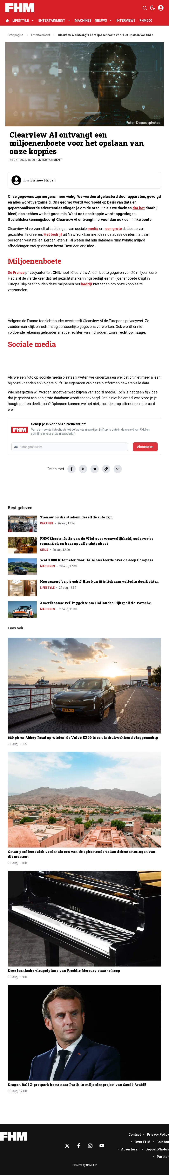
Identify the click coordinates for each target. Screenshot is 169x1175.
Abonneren (145, 447)
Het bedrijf (53, 234)
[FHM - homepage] (19, 7)
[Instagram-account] (90, 1145)
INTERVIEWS (126, 20)
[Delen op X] (83, 469)
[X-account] (67, 1145)
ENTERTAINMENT (51, 20)
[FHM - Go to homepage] (13, 1136)
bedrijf (86, 284)
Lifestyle (47, 587)
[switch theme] (152, 8)
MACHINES (83, 20)
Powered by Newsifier (85, 1165)
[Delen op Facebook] (71, 469)
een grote (113, 228)
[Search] (144, 7)
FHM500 (146, 20)
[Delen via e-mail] (118, 469)
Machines (47, 566)
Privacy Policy (158, 1134)
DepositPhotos (157, 1149)
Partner (46, 523)
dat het (139, 208)
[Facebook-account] (78, 1145)
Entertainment (50, 159)
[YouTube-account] (101, 1145)
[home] (7, 20)
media (93, 228)
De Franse (16, 272)
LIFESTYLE (20, 20)
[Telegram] (94, 469)
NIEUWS (101, 20)
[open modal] (161, 8)
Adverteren (130, 1149)
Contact (134, 1134)
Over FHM (142, 1142)
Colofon (162, 1142)
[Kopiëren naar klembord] (106, 469)
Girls (44, 549)
